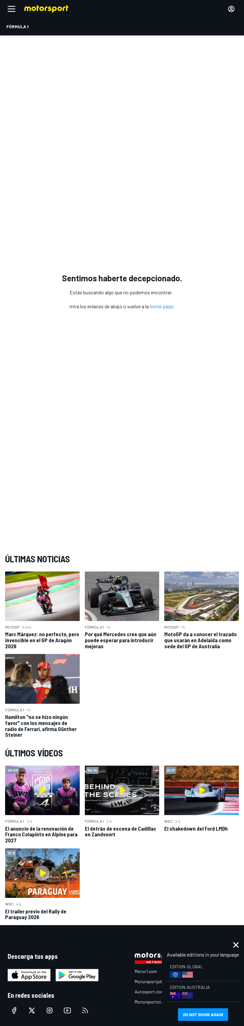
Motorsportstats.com (156, 1001)
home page (161, 306)
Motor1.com (146, 971)
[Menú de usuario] (231, 9)
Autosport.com (149, 991)
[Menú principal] (11, 9)
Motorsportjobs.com (154, 981)
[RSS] (85, 1010)
